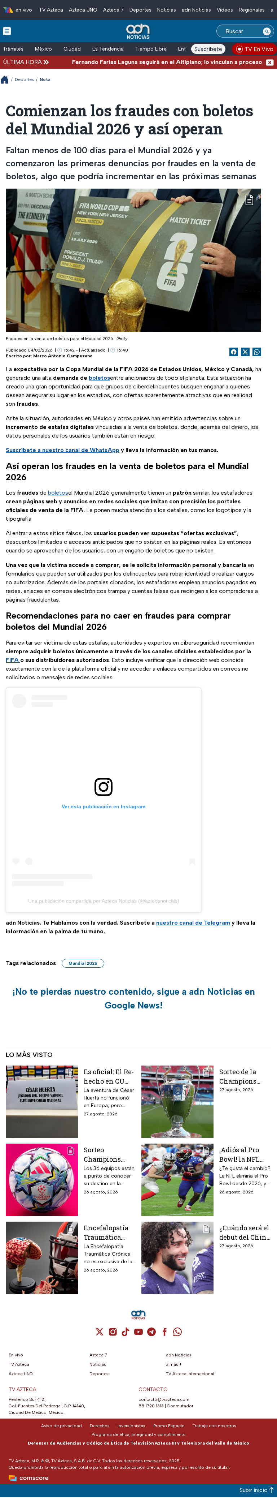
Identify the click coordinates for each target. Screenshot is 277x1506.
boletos (58, 492)
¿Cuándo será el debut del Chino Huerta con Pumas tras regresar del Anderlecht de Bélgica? (244, 1232)
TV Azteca (51, 10)
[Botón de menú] (7, 30)
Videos (225, 10)
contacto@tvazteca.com (163, 1399)
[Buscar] (267, 31)
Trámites (13, 49)
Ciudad (72, 49)
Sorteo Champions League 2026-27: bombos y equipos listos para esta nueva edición (109, 1154)
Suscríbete (208, 49)
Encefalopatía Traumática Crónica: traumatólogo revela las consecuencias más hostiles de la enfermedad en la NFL (108, 1232)
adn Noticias (196, 10)
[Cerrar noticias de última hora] (269, 61)
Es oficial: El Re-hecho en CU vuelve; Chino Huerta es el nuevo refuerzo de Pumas (109, 1076)
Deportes (140, 10)
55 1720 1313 (151, 1405)
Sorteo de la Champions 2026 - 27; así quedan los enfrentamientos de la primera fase (245, 1076)
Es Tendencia (108, 49)
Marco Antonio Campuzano (63, 355)
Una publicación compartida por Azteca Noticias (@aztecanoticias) (103, 901)
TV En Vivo (259, 49)
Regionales (252, 10)
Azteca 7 (113, 10)
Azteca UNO (83, 10)
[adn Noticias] (139, 31)
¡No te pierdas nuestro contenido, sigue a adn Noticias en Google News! (133, 998)
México (43, 49)
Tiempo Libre (151, 49)
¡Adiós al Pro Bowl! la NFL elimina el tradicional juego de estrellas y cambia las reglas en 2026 (242, 1154)
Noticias (166, 10)
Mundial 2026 (83, 963)
